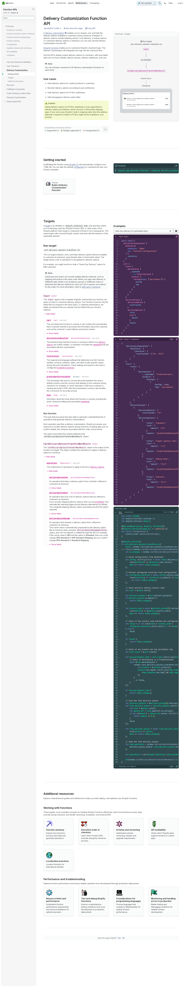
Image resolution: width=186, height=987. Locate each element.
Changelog (94, 3)
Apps (52, 3)
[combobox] (143, 231)
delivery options (97, 467)
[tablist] (126, 512)
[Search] (160, 3)
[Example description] (176, 231)
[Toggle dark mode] (165, 3)
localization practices (65, 368)
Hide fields (50, 314)
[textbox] (150, 170)
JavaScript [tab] (128, 512)
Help (171, 3)
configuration (79, 167)
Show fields (54, 333)
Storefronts (61, 3)
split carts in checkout (91, 287)
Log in (180, 3)
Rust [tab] (120, 512)
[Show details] (105, 129)
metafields (97, 345)
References (81, 3)
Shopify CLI (74, 164)
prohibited (99, 502)
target (47, 226)
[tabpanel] (146, 639)
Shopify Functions (51, 48)
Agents (71, 3)
